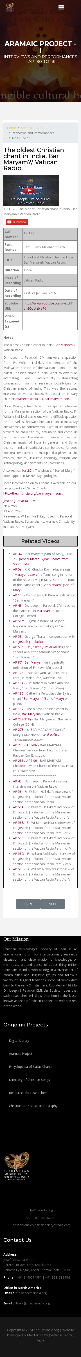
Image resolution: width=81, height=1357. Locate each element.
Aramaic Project (20, 1053)
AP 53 (17, 636)
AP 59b (18, 647)
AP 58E (18, 869)
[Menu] (61, 7)
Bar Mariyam (34, 662)
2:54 (30, 470)
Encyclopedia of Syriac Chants (30, 1066)
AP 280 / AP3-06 (25, 745)
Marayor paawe (25, 574)
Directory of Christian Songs (29, 1079)
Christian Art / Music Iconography (32, 1106)
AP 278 (18, 729)
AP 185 (18, 693)
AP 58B (18, 822)
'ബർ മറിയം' (51, 735)
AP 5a (17, 569)
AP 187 (18, 709)
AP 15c (18, 595)
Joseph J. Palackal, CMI (19, 501)
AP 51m (19, 621)
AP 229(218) (22, 719)
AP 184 (18, 683)
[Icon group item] (7, 1313)
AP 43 (17, 605)
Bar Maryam (63, 345)
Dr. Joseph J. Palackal (28, 642)
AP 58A (19, 807)
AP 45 (17, 781)
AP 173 (18, 673)
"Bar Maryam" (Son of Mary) (43, 698)
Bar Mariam (45, 611)
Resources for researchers (27, 1092)
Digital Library (18, 1040)
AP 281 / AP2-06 (25, 760)
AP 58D (18, 853)
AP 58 (17, 791)
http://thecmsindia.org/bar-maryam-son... (41, 399)
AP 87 (17, 662)
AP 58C (18, 838)
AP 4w (18, 554)
